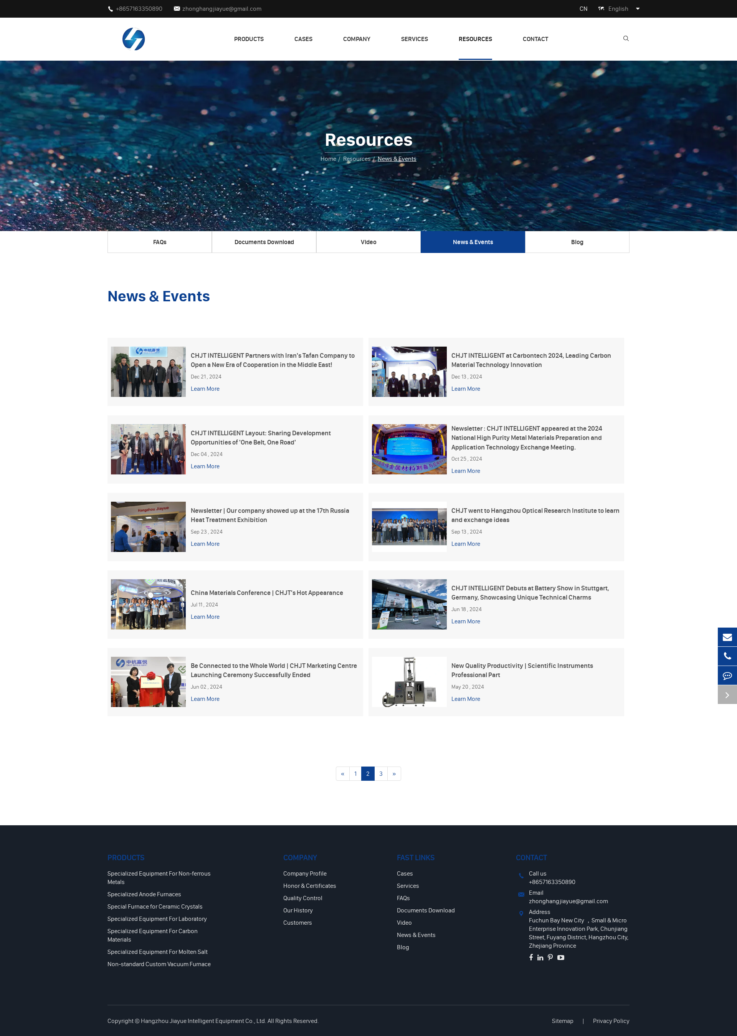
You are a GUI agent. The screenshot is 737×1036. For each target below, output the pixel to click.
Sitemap (562, 1020)
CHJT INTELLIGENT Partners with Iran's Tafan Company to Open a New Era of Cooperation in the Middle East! (273, 359)
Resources (475, 39)
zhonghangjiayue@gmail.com (221, 8)
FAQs (160, 242)
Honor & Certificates (309, 885)
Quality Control (302, 898)
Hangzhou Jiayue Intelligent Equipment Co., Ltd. (203, 1020)
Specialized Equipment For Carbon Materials (152, 935)
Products (249, 39)
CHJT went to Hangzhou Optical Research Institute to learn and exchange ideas (535, 515)
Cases (303, 39)
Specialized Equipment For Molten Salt (157, 951)
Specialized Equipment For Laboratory (157, 918)
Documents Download (264, 242)
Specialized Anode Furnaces (144, 894)
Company (356, 39)
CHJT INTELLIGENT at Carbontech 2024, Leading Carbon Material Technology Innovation (531, 359)
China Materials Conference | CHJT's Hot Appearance (267, 592)
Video (369, 242)
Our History (298, 910)
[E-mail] (727, 637)
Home (328, 158)
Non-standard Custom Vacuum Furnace (159, 964)
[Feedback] (727, 675)
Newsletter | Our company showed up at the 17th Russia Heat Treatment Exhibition (270, 515)
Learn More (205, 388)
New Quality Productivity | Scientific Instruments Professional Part (522, 670)
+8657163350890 (139, 8)
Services (414, 39)
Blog (577, 242)
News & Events (397, 158)
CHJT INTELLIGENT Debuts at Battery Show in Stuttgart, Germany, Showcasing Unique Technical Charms (530, 592)
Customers (297, 922)
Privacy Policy (611, 1020)
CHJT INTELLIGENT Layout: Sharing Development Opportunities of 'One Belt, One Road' (261, 437)
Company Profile (305, 873)
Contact (535, 39)
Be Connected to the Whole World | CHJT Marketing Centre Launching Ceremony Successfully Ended (274, 670)
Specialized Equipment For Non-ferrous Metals (159, 877)
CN (584, 8)
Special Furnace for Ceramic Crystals (155, 906)
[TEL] (727, 656)
